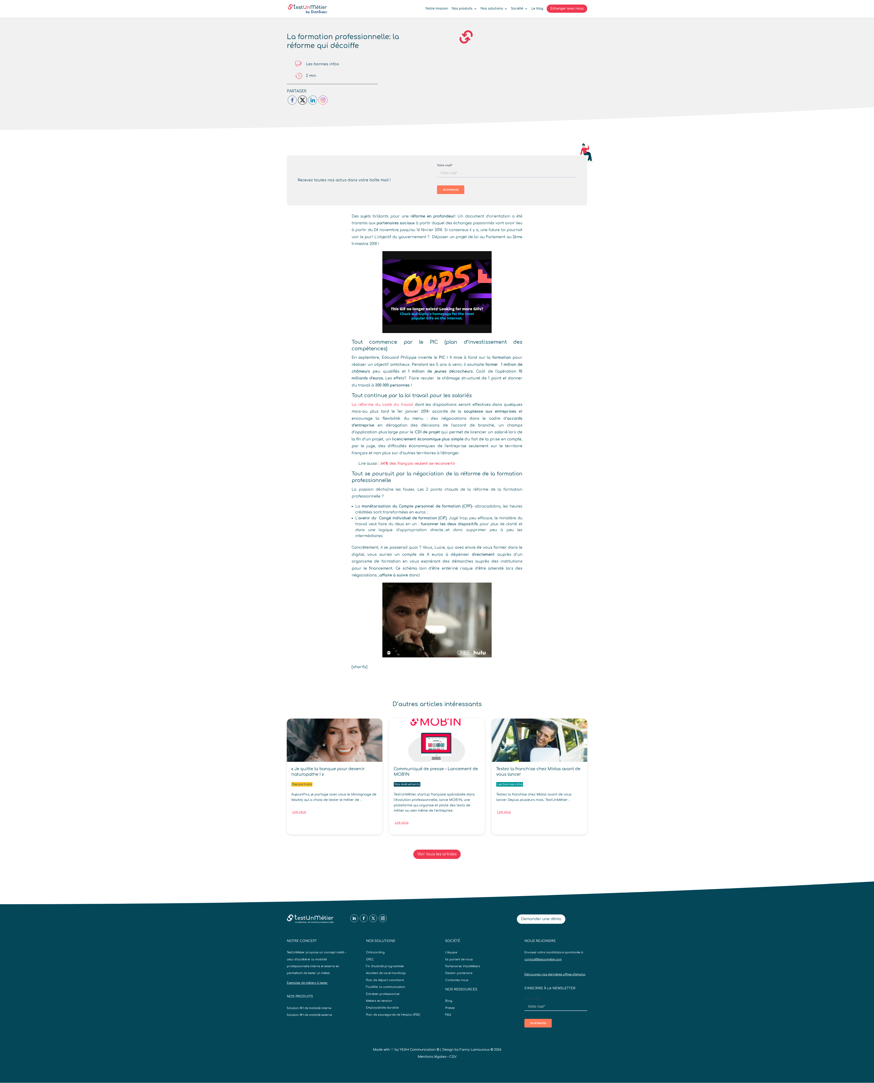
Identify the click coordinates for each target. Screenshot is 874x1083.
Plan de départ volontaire (385, 980)
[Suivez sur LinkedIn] (354, 918)
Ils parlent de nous (459, 959)
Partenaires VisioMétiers (462, 966)
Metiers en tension (379, 1000)
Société (517, 8)
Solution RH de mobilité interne (309, 1008)
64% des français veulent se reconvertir (418, 464)
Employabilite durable (382, 1007)
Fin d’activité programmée (385, 966)
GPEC (370, 959)
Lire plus (299, 812)
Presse (450, 1008)
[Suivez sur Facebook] (364, 918)
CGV (453, 1056)
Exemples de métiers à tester (307, 983)
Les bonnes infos (322, 64)
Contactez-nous (456, 980)
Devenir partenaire (458, 973)
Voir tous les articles (437, 854)
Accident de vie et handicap (386, 973)
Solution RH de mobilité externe (309, 1015)
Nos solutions (491, 8)
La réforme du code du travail (382, 405)
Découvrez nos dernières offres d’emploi (554, 974)
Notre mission (436, 8)
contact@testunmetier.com (543, 959)
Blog (448, 1000)
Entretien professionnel (382, 994)
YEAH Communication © (419, 1049)
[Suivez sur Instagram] (383, 918)
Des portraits (302, 784)
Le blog (537, 8)
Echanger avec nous (567, 8)
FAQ (448, 1014)
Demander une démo (541, 919)
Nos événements (407, 784)
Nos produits (462, 8)
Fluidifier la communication (385, 987)
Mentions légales (432, 1056)
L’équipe (451, 952)
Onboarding (375, 952)
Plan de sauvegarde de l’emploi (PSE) (393, 1014)
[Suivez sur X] (373, 918)
